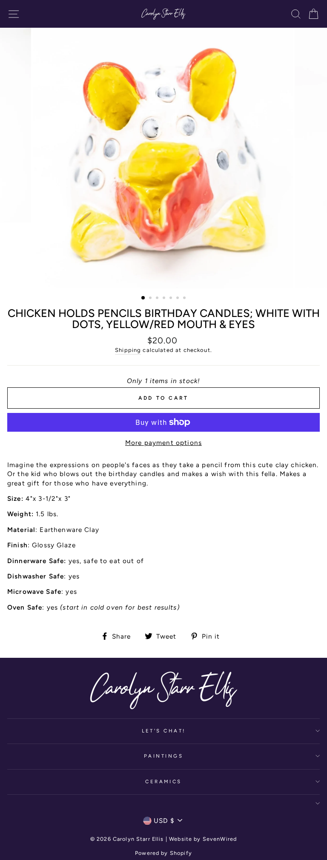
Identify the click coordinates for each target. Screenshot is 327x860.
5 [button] (171, 298)
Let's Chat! (164, 731)
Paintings (163, 756)
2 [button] (151, 298)
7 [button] (185, 298)
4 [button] (165, 298)
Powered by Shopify (163, 853)
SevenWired (220, 839)
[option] (164, 158)
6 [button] (178, 298)
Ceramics (163, 781)
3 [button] (158, 298)
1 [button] (143, 298)
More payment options (163, 443)
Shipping (128, 350)
